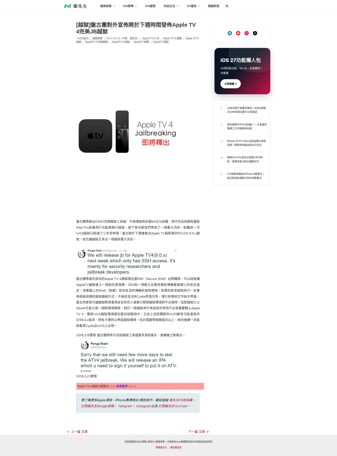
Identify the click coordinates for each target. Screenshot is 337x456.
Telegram (125, 406)
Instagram (143, 406)
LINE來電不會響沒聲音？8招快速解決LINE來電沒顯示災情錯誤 (246, 109)
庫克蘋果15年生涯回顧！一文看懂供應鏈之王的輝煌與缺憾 (247, 126)
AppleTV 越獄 (160, 41)
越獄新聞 (97, 38)
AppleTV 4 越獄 (121, 41)
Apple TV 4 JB (151, 38)
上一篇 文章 (77, 431)
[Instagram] (247, 33)
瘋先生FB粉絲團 (180, 400)
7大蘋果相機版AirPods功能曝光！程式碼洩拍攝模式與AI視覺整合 (246, 175)
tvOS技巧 (83, 38)
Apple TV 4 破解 (172, 38)
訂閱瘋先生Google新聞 (97, 406)
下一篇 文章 (198, 431)
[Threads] (255, 33)
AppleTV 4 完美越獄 (96, 41)
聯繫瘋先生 (161, 447)
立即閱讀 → (230, 83)
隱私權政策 (175, 447)
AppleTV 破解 (141, 41)
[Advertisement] (138, 74)
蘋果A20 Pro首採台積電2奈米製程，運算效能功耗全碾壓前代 (245, 159)
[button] (227, 6)
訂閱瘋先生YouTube (172, 406)
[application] (113, 6)
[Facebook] (230, 33)
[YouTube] (238, 33)
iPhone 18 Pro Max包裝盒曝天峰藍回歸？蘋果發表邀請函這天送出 (246, 142)
